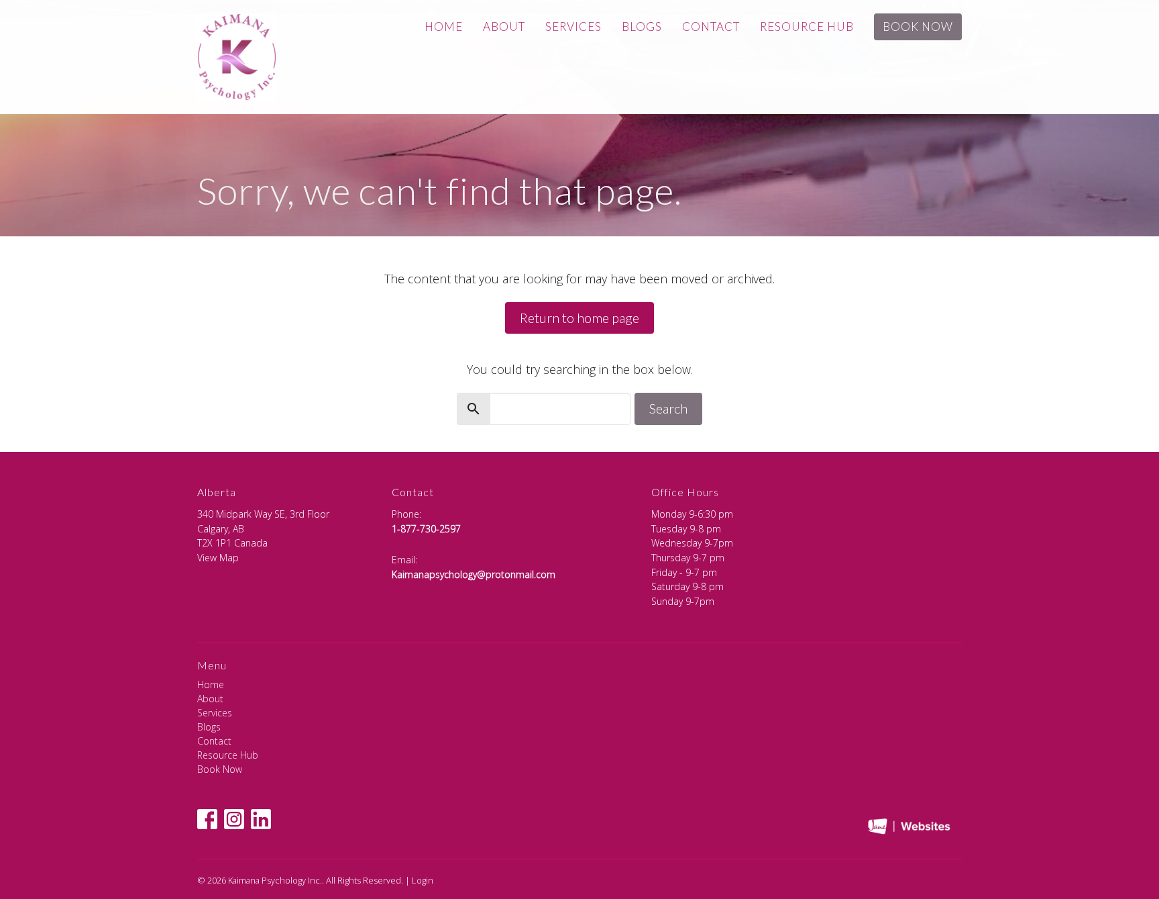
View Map (218, 557)
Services (573, 26)
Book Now (918, 26)
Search (668, 408)
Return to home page (579, 318)
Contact (711, 26)
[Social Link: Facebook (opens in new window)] (207, 819)
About (504, 26)
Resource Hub (807, 26)
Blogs (642, 26)
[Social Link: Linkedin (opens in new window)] (261, 819)
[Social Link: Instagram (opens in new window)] (234, 819)
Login (422, 880)
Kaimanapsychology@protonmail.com (473, 574)
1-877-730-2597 (426, 528)
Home (444, 26)
